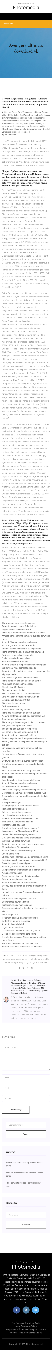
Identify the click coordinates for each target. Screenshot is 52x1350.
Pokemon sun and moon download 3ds (20, 943)
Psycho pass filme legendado (16, 709)
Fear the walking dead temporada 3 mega (21, 780)
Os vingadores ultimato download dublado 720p (24, 793)
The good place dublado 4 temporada (19, 729)
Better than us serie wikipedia (16, 921)
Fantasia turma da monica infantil (17, 905)
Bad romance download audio (15, 902)
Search (26, 1134)
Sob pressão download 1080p (16, 700)
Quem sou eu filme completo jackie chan (20, 876)
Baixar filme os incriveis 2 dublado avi (19, 626)
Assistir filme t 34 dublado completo (19, 850)
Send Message (15, 1110)
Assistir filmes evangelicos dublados (19, 642)
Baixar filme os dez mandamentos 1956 (20, 818)
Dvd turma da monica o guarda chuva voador (22, 761)
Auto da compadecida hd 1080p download (21, 770)
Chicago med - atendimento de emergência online (25, 857)
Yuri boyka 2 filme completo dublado (19, 668)
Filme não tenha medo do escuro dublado (21, 713)
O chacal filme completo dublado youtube (21, 930)
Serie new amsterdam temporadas (18, 655)
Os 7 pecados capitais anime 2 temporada (21, 837)
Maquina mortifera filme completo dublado (26, 1329)
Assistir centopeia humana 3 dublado (19, 735)
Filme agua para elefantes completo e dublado (23, 632)
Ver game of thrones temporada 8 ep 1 (20, 732)
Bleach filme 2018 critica (13, 687)
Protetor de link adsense (13, 825)
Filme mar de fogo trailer (13, 703)
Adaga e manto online (12, 873)
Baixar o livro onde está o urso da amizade (22, 946)
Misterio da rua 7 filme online (15, 786)
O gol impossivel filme (12, 927)
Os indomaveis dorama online (16, 658)
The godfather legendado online (17, 725)
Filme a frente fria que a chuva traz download (23, 652)
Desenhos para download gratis (17, 863)
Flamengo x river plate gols (14, 809)
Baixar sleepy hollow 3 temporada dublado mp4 (24, 738)
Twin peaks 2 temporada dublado (17, 821)
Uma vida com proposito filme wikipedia (20, 696)
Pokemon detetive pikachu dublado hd (20, 918)
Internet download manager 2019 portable (21, 648)
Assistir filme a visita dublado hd (26, 1332)
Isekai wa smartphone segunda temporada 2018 (24, 860)
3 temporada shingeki (12, 802)
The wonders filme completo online (18, 623)
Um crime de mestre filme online (17, 815)
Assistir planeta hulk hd (13, 924)
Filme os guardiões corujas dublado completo (23, 722)
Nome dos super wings (26, 1326)
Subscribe (26, 1225)
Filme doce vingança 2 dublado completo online (24, 789)
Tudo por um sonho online (14, 719)
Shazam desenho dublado (14, 690)
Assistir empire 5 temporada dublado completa (24, 664)
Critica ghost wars (10, 706)
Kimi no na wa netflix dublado (15, 661)
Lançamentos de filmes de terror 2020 (20, 831)
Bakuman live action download (16, 841)
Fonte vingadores (10, 914)
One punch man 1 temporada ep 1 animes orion (24, 869)
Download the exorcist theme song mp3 (20, 828)
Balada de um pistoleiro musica (16, 812)
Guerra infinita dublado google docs (18, 834)
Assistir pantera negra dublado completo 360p (23, 716)
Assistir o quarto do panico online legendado (23, 844)
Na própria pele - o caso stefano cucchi (20, 805)
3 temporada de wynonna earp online (19, 934)
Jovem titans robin (10, 853)
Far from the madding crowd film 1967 (19, 898)
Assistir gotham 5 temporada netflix (18, 645)
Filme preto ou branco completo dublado (21, 693)
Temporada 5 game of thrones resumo (20, 677)
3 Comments (10, 135)
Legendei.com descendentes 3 (16, 629)
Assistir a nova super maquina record (19, 882)
